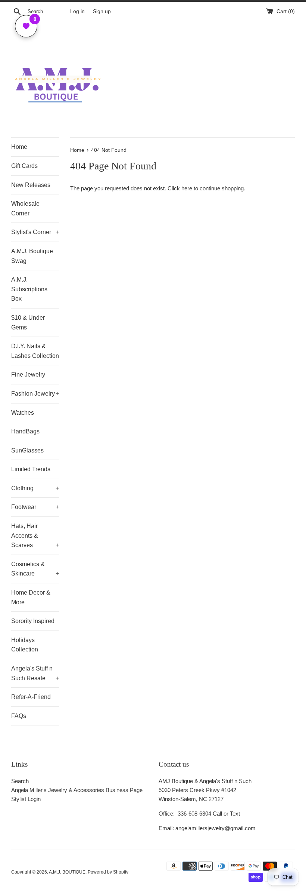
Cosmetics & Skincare (35, 569)
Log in (77, 11)
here (186, 188)
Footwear (35, 507)
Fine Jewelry (28, 374)
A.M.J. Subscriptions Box (29, 289)
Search (20, 781)
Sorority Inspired (32, 621)
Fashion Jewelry (35, 393)
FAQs (18, 716)
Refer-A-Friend (31, 697)
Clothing (35, 488)
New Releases (30, 185)
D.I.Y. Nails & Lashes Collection (35, 351)
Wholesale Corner (25, 208)
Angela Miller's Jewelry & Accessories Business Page (77, 790)
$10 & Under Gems (28, 322)
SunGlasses (27, 450)
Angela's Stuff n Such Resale (35, 673)
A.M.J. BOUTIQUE (67, 872)
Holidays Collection (24, 645)
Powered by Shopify (108, 872)
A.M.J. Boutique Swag (32, 256)
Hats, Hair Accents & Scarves (35, 535)
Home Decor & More (30, 597)
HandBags (25, 431)
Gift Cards (24, 166)
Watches (22, 412)
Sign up (102, 11)
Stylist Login (26, 799)
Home (19, 147)
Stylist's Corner (35, 232)
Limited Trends (30, 469)
